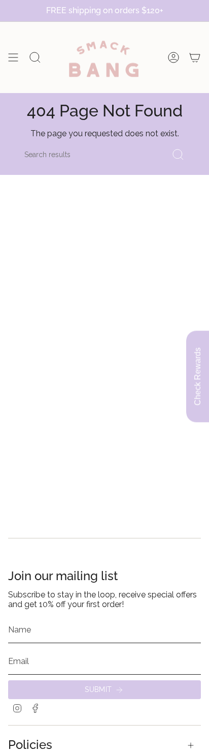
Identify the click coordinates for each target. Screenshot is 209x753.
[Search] (178, 154)
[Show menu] (13, 57)
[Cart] (194, 57)
